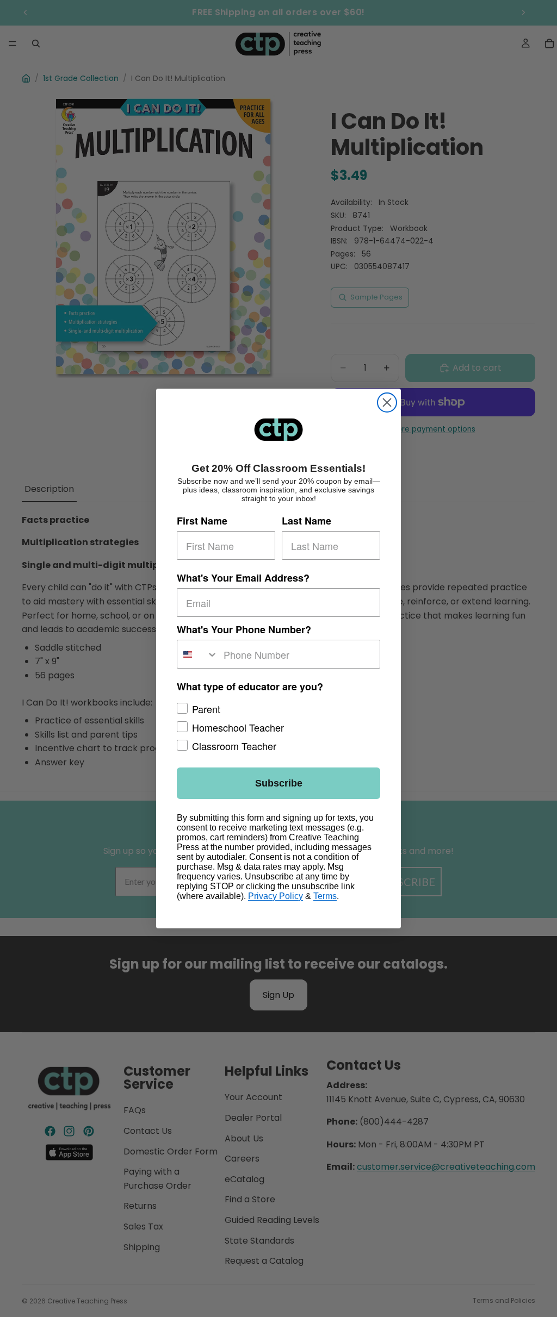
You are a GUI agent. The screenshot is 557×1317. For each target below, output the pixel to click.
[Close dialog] (387, 402)
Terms (325, 896)
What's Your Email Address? (243, 578)
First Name (202, 521)
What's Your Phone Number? (244, 629)
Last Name (306, 521)
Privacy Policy (275, 896)
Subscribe (278, 783)
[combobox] (197, 654)
